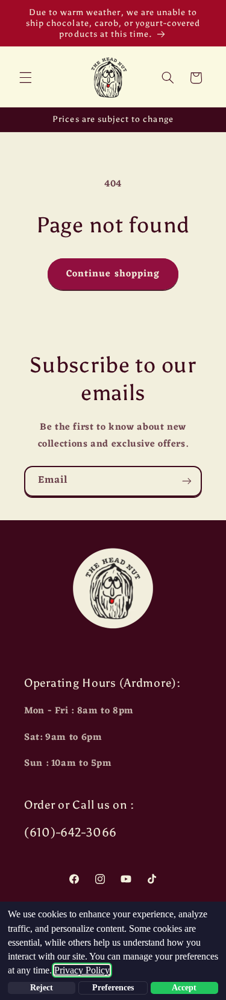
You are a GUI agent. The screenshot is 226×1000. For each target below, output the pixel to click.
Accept (184, 987)
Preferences (113, 987)
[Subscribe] (187, 481)
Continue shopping (113, 274)
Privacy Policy (82, 970)
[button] (25, 78)
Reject (41, 987)
